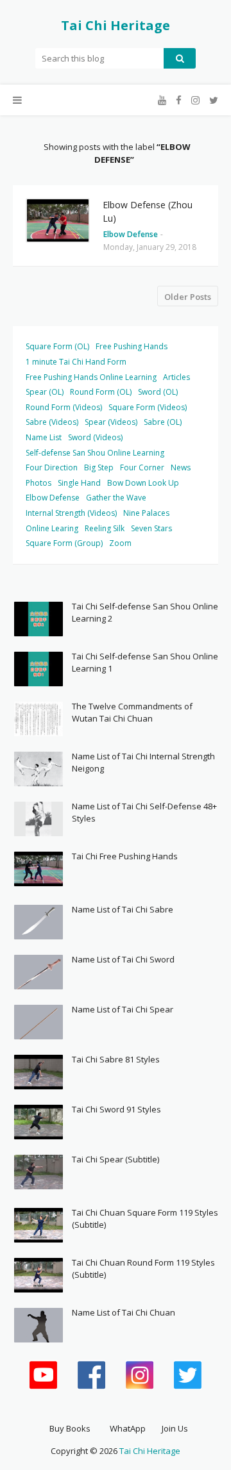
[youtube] (162, 100)
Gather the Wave (116, 497)
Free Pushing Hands (131, 346)
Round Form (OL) (101, 391)
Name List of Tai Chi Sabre (122, 909)
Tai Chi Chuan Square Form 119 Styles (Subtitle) (145, 1219)
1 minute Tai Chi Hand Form (76, 361)
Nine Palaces (146, 513)
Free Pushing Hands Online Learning (91, 377)
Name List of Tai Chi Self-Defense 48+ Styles (144, 812)
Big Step (99, 467)
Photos (38, 482)
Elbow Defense (53, 497)
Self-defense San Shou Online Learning (95, 452)
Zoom (120, 543)
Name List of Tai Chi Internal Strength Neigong (143, 762)
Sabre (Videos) (52, 422)
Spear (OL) (45, 391)
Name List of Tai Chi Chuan (123, 1312)
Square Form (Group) (64, 543)
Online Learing (52, 528)
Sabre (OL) (163, 422)
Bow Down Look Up (143, 482)
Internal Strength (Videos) (71, 513)
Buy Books (69, 1428)
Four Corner (142, 467)
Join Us (175, 1428)
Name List (44, 437)
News (181, 467)
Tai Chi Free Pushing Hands (125, 856)
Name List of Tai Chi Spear (122, 1009)
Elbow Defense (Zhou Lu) (148, 211)
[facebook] (179, 100)
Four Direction (52, 467)
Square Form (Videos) (147, 407)
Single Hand (79, 482)
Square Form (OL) (57, 346)
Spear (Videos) (111, 422)
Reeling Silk (104, 528)
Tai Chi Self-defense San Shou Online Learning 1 (145, 662)
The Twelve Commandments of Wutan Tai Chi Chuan (132, 712)
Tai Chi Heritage (115, 25)
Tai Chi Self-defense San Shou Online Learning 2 (145, 612)
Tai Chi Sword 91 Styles (116, 1109)
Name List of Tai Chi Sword (123, 959)
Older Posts (187, 296)
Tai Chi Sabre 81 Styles (116, 1059)
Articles (176, 377)
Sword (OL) (158, 391)
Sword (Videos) (95, 437)
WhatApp (128, 1428)
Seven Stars (151, 528)
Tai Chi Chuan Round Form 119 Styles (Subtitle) (143, 1269)
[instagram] (195, 100)
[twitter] (212, 100)
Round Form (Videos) (64, 407)
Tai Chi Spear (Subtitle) (115, 1159)
